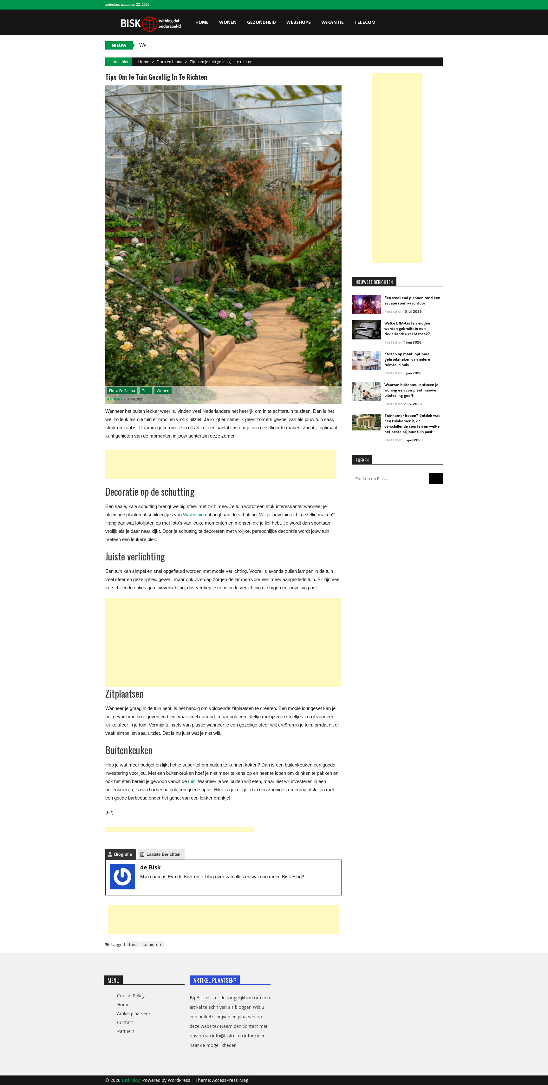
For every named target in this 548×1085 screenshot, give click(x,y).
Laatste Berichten (163, 854)
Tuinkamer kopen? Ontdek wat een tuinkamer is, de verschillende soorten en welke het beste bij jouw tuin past (412, 423)
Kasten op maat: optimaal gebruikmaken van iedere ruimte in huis (407, 359)
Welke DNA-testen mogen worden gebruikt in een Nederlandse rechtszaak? (407, 328)
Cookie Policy (131, 996)
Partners (125, 1031)
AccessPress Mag (230, 1080)
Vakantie (332, 22)
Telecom (364, 22)
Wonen (228, 22)
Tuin (146, 390)
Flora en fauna (169, 61)
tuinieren (152, 944)
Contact (125, 1022)
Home (202, 22)
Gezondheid (261, 22)
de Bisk (113, 399)
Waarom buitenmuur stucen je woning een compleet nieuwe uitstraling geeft (411, 390)
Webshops (298, 22)
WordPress (180, 1080)
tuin (132, 944)
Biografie (123, 854)
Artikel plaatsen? (133, 1013)
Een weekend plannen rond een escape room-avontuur (412, 300)
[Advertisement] (220, 464)
